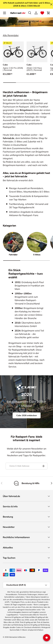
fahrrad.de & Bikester (17, 637)
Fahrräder (13, 254)
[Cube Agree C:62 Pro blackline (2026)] (13, 51)
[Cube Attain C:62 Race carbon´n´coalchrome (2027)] (37, 51)
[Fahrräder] (13, 242)
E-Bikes (36, 254)
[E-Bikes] (37, 242)
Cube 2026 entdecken (26, 415)
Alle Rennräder (11, 35)
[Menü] (4, 13)
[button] (42, 13)
